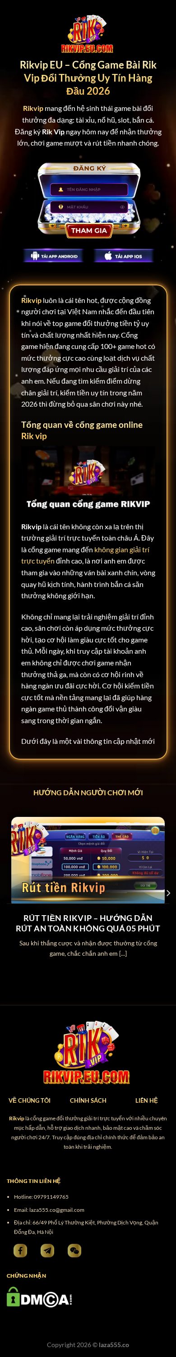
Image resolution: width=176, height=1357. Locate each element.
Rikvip (31, 300)
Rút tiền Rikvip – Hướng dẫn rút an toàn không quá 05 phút (88, 923)
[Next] (167, 893)
